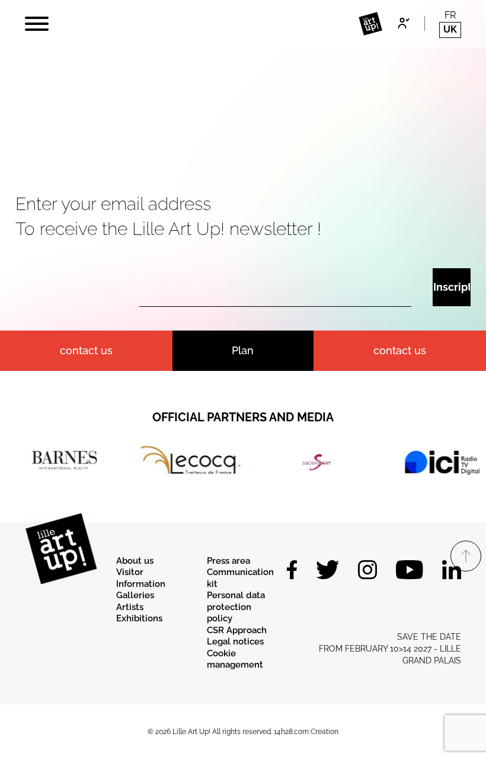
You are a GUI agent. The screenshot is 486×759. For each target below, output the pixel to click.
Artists (129, 607)
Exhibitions (139, 618)
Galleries (135, 595)
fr (450, 15)
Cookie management (235, 659)
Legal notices (235, 641)
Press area (228, 560)
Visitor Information (140, 578)
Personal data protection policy (236, 607)
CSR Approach (237, 630)
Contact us (399, 350)
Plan (243, 350)
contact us (86, 350)
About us (135, 560)
